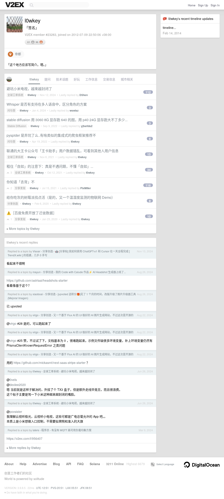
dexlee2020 (18, 384)
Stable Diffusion (16, 126)
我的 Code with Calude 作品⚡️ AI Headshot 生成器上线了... (91, 272)
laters (36, 430)
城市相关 (127, 79)
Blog (56, 464)
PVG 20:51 (57, 488)
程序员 (45, 430)
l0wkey (34, 79)
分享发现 (20, 188)
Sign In (215, 5)
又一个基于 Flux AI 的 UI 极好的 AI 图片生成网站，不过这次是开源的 (93, 315)
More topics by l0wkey (24, 228)
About (9, 464)
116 (148, 185)
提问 (47, 79)
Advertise (40, 464)
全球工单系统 (15, 95)
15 (149, 154)
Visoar (36, 251)
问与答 (11, 110)
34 (149, 169)
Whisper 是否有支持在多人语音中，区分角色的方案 (47, 104)
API (68, 464)
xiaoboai (38, 294)
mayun (37, 272)
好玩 (77, 79)
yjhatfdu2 (87, 126)
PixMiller (85, 188)
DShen (83, 95)
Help (23, 464)
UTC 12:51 (42, 488)
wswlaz (74, 110)
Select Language (164, 464)
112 (148, 92)
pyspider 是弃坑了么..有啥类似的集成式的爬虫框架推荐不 (51, 135)
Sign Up (203, 5)
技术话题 (62, 79)
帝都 (17, 54)
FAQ (80, 464)
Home (191, 5)
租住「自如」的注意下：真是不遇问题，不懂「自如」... (50, 166)
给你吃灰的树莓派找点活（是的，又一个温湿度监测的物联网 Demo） (61, 197)
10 (149, 216)
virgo (35, 315)
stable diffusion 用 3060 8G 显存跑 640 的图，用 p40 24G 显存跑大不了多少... (67, 119)
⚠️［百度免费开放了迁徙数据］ (31, 212)
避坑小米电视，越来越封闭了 (29, 88)
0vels (13, 379)
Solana (95, 464)
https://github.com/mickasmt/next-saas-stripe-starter (50, 362)
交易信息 (109, 79)
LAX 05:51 (72, 488)
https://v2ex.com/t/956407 (24, 438)
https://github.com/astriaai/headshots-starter (37, 280)
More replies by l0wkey (25, 447)
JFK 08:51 (86, 488)
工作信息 (91, 79)
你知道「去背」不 (21, 181)
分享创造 (12, 203)
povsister (16, 411)
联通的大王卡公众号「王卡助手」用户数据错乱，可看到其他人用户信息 (63, 150)
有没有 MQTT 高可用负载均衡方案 (71, 430)
